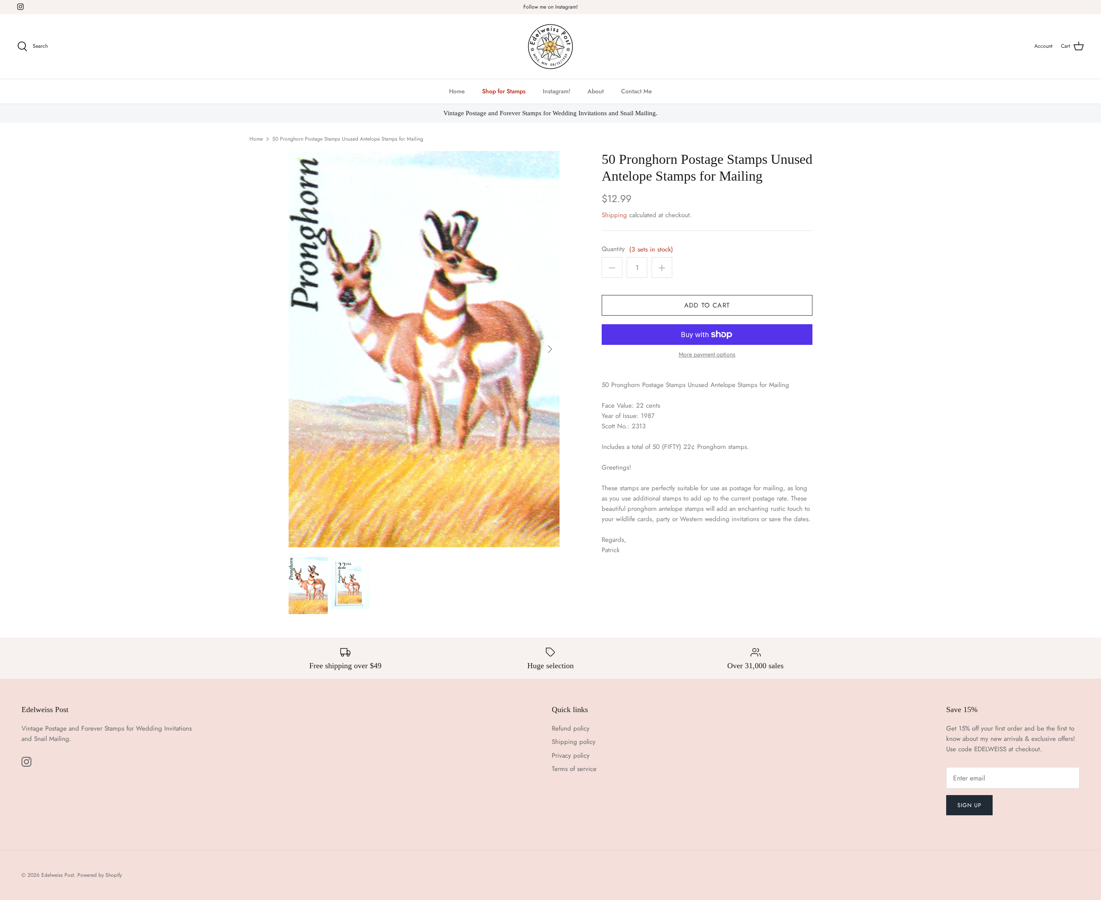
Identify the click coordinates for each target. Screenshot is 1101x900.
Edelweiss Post (57, 875)
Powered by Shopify (99, 875)
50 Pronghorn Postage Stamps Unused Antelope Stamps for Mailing (347, 139)
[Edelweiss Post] (550, 46)
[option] (424, 349)
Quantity (613, 249)
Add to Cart (707, 305)
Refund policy (571, 728)
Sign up (969, 805)
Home (457, 91)
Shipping (614, 215)
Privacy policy (571, 755)
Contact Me (636, 91)
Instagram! (556, 91)
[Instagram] (20, 6)
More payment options (707, 354)
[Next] (550, 349)
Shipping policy (574, 741)
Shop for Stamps (504, 91)
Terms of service (574, 769)
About (595, 91)
